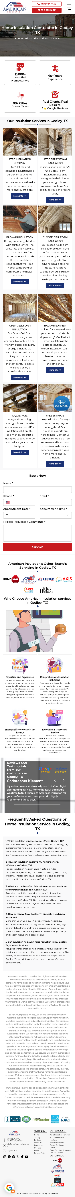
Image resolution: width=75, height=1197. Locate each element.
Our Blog (37, 1148)
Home (36, 1135)
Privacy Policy (40, 1153)
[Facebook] (9, 1157)
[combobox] (56, 515)
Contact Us (38, 1145)
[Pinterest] (13, 1157)
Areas (36, 1150)
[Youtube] (26, 1157)
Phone (8, 496)
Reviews (37, 1140)
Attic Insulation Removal (60, 1135)
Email (44, 496)
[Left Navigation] (56, 780)
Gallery (37, 1138)
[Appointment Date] (7, 515)
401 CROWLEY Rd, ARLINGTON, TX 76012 (15, 1140)
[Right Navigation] (62, 780)
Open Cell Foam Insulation (61, 1150)
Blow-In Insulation (57, 1142)
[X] (18, 1157)
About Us (38, 1143)
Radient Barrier (56, 1153)
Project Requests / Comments (24, 521)
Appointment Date (16, 509)
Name (8, 483)
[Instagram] (5, 1157)
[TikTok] (22, 1157)
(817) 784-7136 (12, 1151)
